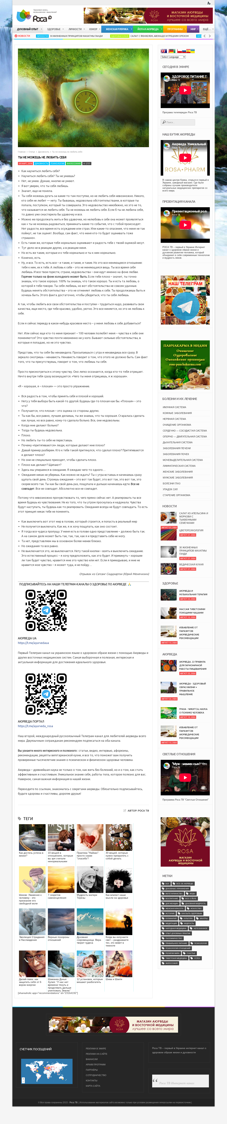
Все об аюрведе (184, 884)
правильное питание (176, 943)
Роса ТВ (73, 1102)
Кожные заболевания (177, 413)
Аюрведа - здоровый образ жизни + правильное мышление (192, 688)
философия (172, 963)
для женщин (172, 903)
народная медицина (176, 928)
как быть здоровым (192, 913)
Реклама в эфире (96, 1048)
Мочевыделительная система (183, 460)
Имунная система (174, 407)
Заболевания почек (176, 454)
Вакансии (92, 1059)
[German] (171, 51)
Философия (74, 163)
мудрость (189, 923)
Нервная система (174, 419)
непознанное (200, 928)
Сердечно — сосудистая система (185, 430)
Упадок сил (170, 489)
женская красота (174, 908)
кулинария (171, 918)
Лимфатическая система (179, 466)
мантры (204, 918)
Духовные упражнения (177, 889)
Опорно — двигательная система (185, 436)
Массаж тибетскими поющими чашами (192, 611)
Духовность (43, 152)
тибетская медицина (176, 958)
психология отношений (178, 948)
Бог (167, 884)
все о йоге (190, 899)
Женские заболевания (178, 471)
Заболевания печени (177, 448)
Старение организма (176, 495)
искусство (196, 908)
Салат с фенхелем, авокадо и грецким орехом (128, 36)
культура (188, 918)
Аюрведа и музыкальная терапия (193, 593)
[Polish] (180, 51)
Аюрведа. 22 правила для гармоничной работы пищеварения (192, 665)
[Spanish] (188, 51)
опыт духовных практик (178, 933)
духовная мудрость (195, 903)
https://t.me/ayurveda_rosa (35, 726)
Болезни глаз (171, 483)
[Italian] (175, 51)
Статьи (32, 152)
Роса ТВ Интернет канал (176, 1083)
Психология (57, 163)
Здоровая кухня (87, 36)
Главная (22, 152)
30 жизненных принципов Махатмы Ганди (44, 36)
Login (209, 3)
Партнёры (92, 1070)
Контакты (91, 1080)
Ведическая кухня (191, 564)
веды (192, 894)
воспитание (172, 899)
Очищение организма (177, 425)
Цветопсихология (191, 530)
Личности (170, 36)
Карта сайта (93, 1086)
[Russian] (184, 51)
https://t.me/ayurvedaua (33, 642)
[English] (163, 51)
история (170, 913)
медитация (171, 923)
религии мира (172, 953)
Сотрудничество (96, 1075)
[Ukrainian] (192, 51)
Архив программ (96, 1064)
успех (197, 958)
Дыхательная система (178, 442)
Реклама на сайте (96, 1054)
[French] (167, 51)
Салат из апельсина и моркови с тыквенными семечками (193, 518)
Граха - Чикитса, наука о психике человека (193, 711)
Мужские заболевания (178, 477)
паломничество (174, 938)
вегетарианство (174, 894)
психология (200, 943)
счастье (191, 953)
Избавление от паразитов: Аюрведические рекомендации (189, 632)
